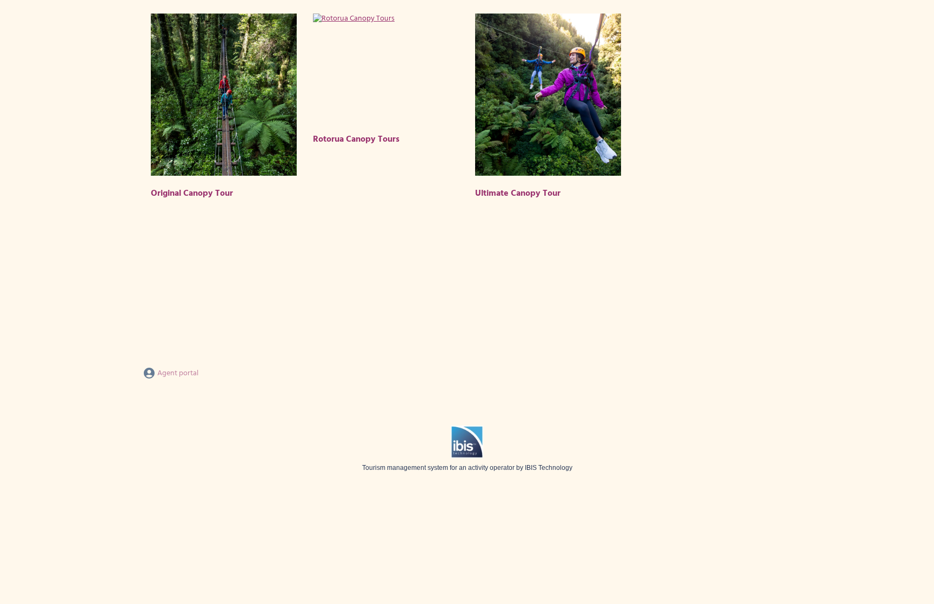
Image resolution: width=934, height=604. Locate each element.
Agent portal (177, 373)
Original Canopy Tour (192, 194)
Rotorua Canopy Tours (356, 139)
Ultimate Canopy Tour (518, 194)
